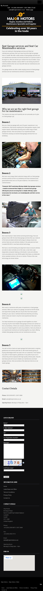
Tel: (5, 433)
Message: (7, 442)
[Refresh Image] (23, 463)
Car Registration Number (11, 437)
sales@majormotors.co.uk (17, 10)
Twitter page (29, 10)
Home (5, 486)
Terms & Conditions (9, 492)
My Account (4, 5)
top (41, 584)
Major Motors (4, 582)
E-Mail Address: (8, 428)
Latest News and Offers (10, 489)
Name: (6, 423)
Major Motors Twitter (14, 582)
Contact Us (7, 498)
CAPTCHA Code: (9, 468)
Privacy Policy (7, 495)
